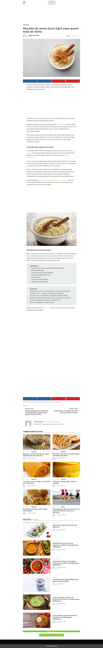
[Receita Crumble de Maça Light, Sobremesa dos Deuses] (36, 442)
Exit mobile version (51, 646)
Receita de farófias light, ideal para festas (35, 510)
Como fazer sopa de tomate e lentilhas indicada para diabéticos (65, 617)
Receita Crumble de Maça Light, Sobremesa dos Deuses (36, 455)
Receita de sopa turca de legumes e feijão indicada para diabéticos (65, 545)
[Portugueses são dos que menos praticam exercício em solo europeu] (66, 497)
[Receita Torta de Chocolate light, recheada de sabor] (66, 442)
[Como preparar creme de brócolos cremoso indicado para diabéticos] (36, 602)
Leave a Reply (51, 631)
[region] (51, 104)
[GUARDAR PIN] (66, 81)
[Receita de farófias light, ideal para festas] (36, 497)
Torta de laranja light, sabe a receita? (64, 482)
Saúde (63, 506)
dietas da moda (61, 124)
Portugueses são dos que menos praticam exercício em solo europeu (66, 510)
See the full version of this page (51, 635)
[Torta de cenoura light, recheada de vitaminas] (36, 470)
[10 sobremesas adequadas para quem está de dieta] (36, 584)
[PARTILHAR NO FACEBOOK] (37, 81)
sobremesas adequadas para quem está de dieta (53, 180)
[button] (24, 3)
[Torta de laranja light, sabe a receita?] (66, 470)
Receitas (33, 451)
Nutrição (35, 519)
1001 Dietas (46, 308)
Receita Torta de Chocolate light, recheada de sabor (66, 455)
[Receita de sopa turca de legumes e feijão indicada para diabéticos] (36, 548)
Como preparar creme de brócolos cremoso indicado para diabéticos (66, 599)
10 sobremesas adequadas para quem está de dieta (65, 580)
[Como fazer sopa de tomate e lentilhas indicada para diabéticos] (36, 620)
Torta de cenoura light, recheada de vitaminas (36, 482)
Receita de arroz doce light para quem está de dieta (42, 402)
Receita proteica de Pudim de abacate (65, 526)
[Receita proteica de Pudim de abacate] (36, 530)
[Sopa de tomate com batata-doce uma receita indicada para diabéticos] (36, 566)
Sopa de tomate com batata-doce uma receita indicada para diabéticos (66, 563)
